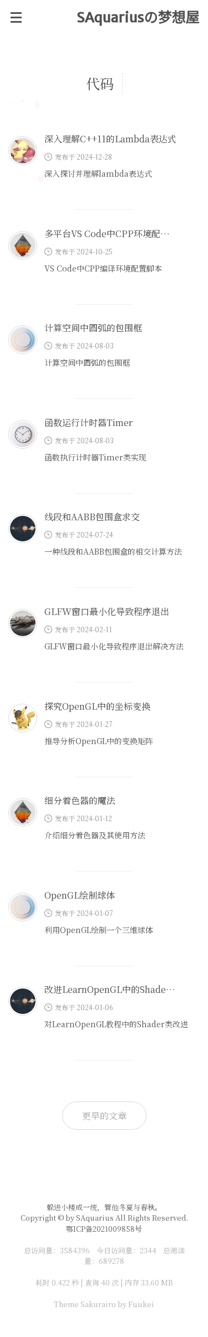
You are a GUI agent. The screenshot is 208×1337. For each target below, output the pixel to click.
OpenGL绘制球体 (79, 895)
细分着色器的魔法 (79, 800)
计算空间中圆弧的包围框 (93, 327)
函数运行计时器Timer (88, 422)
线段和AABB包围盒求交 (92, 516)
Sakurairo (98, 1304)
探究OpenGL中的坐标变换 (97, 706)
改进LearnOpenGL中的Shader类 (111, 989)
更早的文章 (104, 1115)
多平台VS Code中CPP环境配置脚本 (115, 233)
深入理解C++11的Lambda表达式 (110, 138)
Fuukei (141, 1304)
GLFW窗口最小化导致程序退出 (106, 611)
